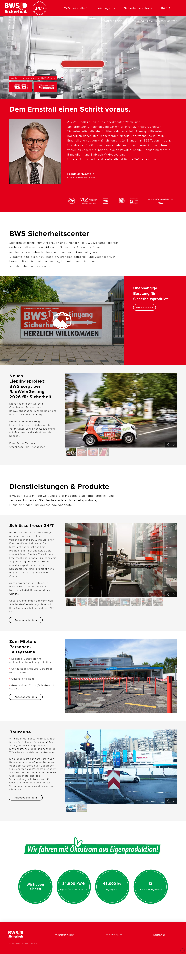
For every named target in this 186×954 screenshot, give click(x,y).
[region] (121, 415)
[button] (174, 444)
